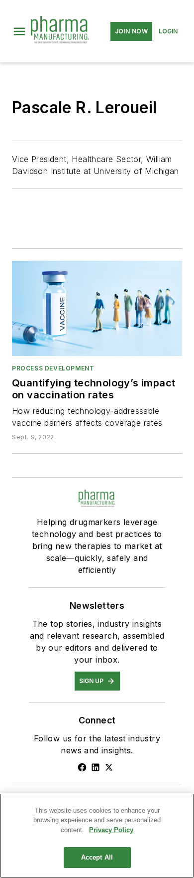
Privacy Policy (111, 830)
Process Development (53, 368)
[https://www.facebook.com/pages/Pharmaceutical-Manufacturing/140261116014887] (82, 767)
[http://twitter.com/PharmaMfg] (109, 767)
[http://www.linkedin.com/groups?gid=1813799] (95, 767)
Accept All (97, 857)
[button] (19, 31)
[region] (97, 835)
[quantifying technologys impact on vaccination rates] (97, 308)
